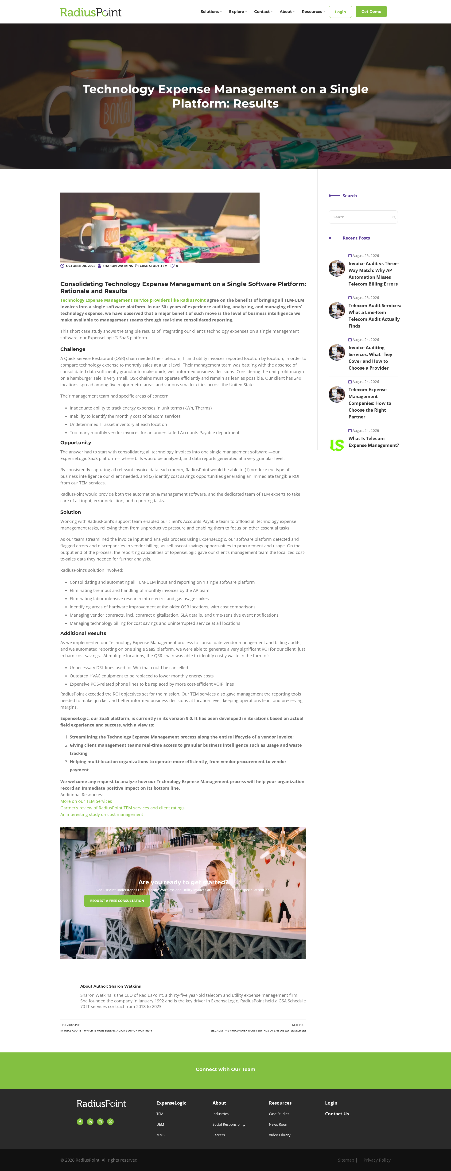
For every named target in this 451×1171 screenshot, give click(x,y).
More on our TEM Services (86, 801)
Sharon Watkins (118, 265)
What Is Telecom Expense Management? (374, 441)
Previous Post (106, 1027)
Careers (219, 1134)
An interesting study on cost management (101, 814)
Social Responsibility (229, 1124)
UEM (160, 1124)
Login (340, 12)
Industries (221, 1113)
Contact (262, 11)
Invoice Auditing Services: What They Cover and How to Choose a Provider (370, 357)
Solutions (210, 11)
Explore (236, 11)
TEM (164, 265)
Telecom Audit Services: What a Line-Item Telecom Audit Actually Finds (375, 315)
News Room (278, 1124)
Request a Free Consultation (117, 900)
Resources (312, 11)
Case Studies (279, 1113)
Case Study (150, 265)
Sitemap (346, 1160)
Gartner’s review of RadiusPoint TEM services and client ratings (122, 808)
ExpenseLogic (171, 1103)
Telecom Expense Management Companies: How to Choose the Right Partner (370, 403)
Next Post (258, 1027)
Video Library (280, 1134)
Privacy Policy (377, 1160)
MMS (160, 1134)
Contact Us (337, 1114)
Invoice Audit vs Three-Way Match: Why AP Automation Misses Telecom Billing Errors (374, 273)
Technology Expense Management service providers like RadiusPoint (133, 300)
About (286, 11)
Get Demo (371, 11)
